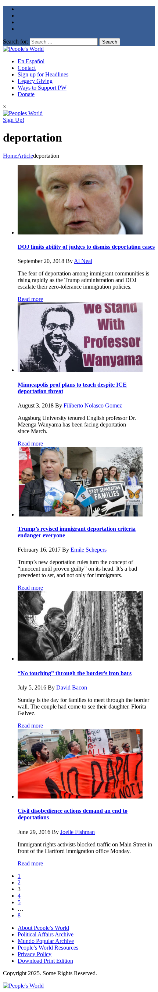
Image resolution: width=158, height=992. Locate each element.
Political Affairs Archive (45, 934)
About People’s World (43, 928)
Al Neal (83, 261)
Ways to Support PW (42, 87)
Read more (30, 299)
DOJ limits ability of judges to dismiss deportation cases (86, 247)
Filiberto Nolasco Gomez (93, 405)
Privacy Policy (34, 954)
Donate (26, 94)
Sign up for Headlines (43, 74)
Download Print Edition (45, 961)
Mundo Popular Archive (46, 941)
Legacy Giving (35, 81)
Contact (27, 68)
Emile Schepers (89, 549)
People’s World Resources (48, 947)
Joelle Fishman (77, 832)
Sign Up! (13, 120)
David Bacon (71, 687)
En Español (31, 61)
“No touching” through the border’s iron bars (75, 673)
